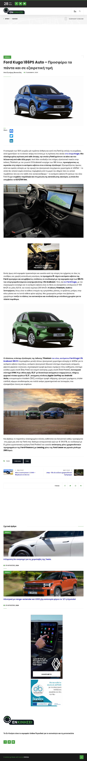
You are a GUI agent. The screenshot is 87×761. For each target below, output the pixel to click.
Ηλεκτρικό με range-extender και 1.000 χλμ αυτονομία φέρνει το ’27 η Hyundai (40, 599)
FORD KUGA (17, 461)
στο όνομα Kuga (72, 153)
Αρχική (7, 19)
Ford (27, 461)
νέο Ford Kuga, (70, 282)
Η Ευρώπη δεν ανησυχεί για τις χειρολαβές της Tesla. (27, 559)
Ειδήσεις (15, 19)
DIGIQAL (26, 757)
